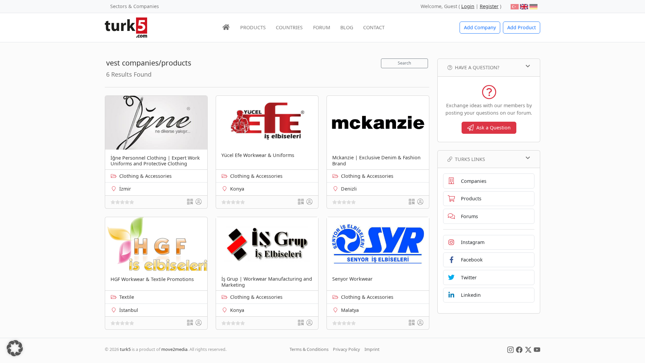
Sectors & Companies (134, 6)
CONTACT (374, 27)
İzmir (125, 189)
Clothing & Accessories (145, 176)
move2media (174, 349)
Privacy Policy (346, 349)
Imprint (372, 349)
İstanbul (128, 310)
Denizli (349, 189)
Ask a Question (493, 127)
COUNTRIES (289, 27)
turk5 (125, 349)
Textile (126, 297)
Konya (237, 189)
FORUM (321, 27)
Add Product (521, 27)
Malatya (350, 310)
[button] (15, 348)
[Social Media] (510, 349)
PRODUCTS (253, 27)
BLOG (346, 27)
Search (404, 63)
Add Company (480, 27)
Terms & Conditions (309, 349)
